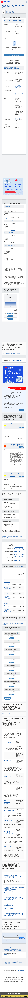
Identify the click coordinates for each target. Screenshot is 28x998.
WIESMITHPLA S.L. (8, 776)
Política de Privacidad (6, 972)
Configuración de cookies (7, 974)
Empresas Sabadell (7, 963)
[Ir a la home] (5, 1)
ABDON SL (6, 755)
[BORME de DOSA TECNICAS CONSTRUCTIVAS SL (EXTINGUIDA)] (10, 12)
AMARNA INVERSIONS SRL (8, 761)
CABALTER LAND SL (8, 820)
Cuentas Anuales (19, 950)
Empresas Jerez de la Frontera (16, 962)
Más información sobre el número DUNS (18, 86)
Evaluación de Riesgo (7, 947)
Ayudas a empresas (11, 948)
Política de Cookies (14, 972)
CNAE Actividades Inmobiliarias (17, 954)
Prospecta (5, 948)
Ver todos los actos (18, 566)
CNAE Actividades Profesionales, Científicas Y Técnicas (13, 956)
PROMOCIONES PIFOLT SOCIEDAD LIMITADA (9, 811)
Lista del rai (18, 948)
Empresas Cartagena (15, 961)
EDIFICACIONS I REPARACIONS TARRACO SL (7, 802)
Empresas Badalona (7, 961)
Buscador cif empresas (16, 947)
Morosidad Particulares (8, 950)
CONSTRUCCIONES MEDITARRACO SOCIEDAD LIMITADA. (8, 744)
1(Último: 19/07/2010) (18, 556)
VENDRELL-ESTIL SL (8, 788)
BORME (14, 950)
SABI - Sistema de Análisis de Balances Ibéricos (12, 949)
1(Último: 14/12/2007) (18, 550)
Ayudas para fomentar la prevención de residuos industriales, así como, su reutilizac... (17, 475)
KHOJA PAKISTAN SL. (8, 846)
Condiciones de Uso (20, 970)
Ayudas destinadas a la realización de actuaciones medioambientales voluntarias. (16, 446)
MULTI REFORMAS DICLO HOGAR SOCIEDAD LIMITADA (8, 832)
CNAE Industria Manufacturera (16, 955)
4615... (16, 85)
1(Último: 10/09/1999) (18, 551)
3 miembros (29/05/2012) (18, 360)
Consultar (16, 227)
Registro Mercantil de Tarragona (19, 119)
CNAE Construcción (7, 954)
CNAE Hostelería (7, 955)
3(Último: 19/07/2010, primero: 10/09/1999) (18, 547)
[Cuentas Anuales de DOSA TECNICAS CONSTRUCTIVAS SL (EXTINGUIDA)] (13, 12)
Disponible (10, 313)
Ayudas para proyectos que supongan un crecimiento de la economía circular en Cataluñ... (16, 425)
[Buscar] (26, 2)
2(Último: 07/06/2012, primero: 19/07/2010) (18, 561)
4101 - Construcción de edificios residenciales (19, 94)
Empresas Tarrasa (7, 962)
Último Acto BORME (6, 218)
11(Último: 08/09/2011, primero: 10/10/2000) (19, 553)
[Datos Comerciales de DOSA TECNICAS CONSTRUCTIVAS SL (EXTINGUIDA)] (7, 12)
